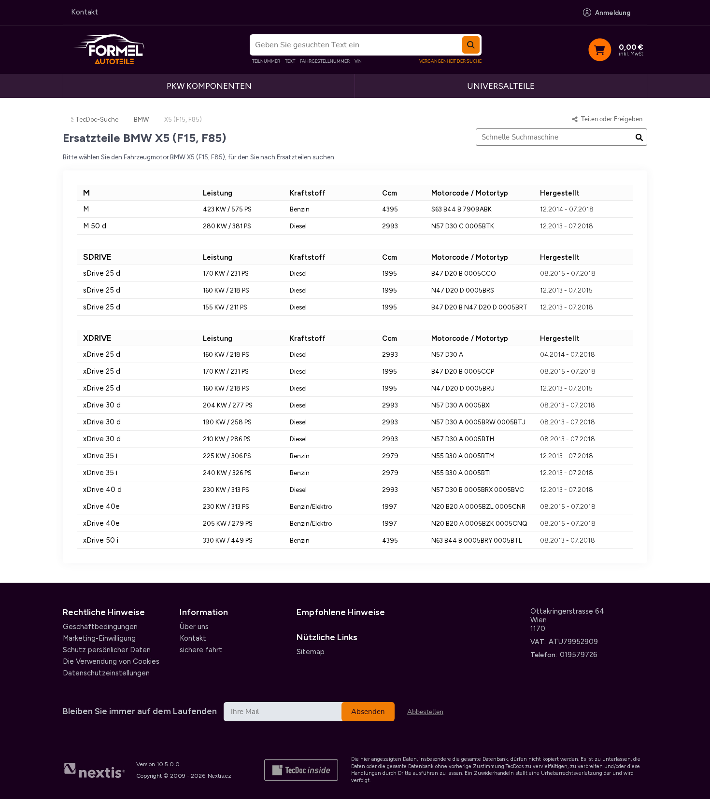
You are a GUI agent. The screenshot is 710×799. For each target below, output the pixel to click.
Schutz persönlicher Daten (107, 649)
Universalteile (501, 86)
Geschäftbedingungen (100, 626)
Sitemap (311, 651)
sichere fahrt (201, 649)
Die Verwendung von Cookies (111, 661)
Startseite (72, 119)
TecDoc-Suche (96, 119)
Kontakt (84, 12)
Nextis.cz (219, 775)
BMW (141, 119)
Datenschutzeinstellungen (106, 673)
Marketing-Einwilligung (99, 638)
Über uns (194, 626)
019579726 (578, 654)
